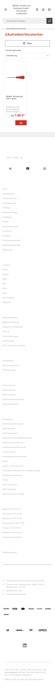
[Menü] (6, 9)
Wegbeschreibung (11, 322)
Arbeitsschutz (9, 194)
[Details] (21, 122)
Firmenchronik (9, 452)
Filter (29, 43)
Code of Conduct (10, 485)
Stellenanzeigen (10, 552)
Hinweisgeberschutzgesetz (14, 456)
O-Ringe (6, 208)
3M (4, 284)
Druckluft (6, 236)
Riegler (6, 274)
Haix (5, 293)
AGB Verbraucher (10, 433)
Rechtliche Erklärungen (13, 424)
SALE (5, 189)
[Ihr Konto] (37, 9)
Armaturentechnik (10, 226)
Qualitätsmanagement (12, 475)
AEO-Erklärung (9, 489)
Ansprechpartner (10, 317)
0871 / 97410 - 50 (15, 158)
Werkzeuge (8, 250)
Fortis (5, 270)
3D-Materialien (9, 370)
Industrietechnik (10, 198)
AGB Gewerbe (9, 428)
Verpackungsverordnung (13, 494)
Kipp (5, 279)
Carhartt (6, 265)
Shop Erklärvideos (11, 404)
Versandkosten (9, 385)
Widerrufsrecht (9, 395)
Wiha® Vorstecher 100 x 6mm (14, 97)
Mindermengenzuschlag (13, 399)
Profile (5, 222)
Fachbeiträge (8, 341)
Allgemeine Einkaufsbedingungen (17, 438)
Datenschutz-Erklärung (13, 443)
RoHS (5, 461)
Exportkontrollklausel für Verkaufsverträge (21, 470)
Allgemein (7, 302)
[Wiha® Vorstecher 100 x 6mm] (15, 77)
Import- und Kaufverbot (13, 466)
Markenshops (10, 260)
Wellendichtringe (10, 212)
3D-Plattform (8, 361)
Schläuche (7, 231)
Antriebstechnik (9, 203)
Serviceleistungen (10, 336)
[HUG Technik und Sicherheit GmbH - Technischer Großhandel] (21, 9)
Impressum (7, 419)
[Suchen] (49, 21)
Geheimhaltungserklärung (14, 447)
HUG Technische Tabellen (14, 346)
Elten (5, 288)
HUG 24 (6, 331)
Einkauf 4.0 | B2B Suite (13, 327)
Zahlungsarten (9, 390)
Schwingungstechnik (12, 240)
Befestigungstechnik (11, 245)
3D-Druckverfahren (11, 365)
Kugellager (7, 217)
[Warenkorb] (49, 9)
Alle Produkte (8, 298)
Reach (5, 480)
